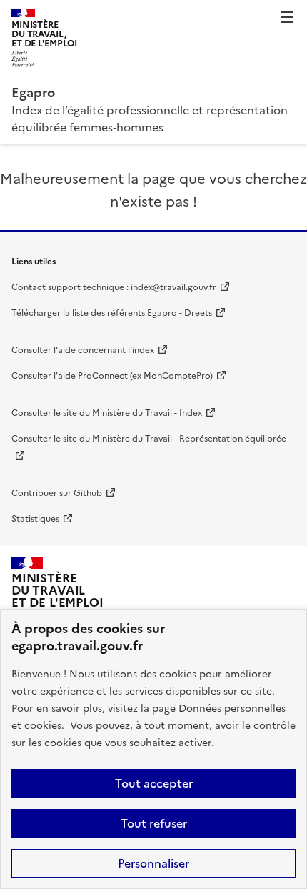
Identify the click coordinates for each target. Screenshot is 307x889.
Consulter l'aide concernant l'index (82, 350)
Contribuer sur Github (56, 493)
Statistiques (35, 518)
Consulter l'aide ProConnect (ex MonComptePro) (112, 375)
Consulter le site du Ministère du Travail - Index (106, 413)
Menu (287, 17)
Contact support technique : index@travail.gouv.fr (113, 287)
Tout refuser (154, 823)
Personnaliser (153, 863)
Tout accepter (154, 783)
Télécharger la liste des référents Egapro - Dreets (111, 313)
